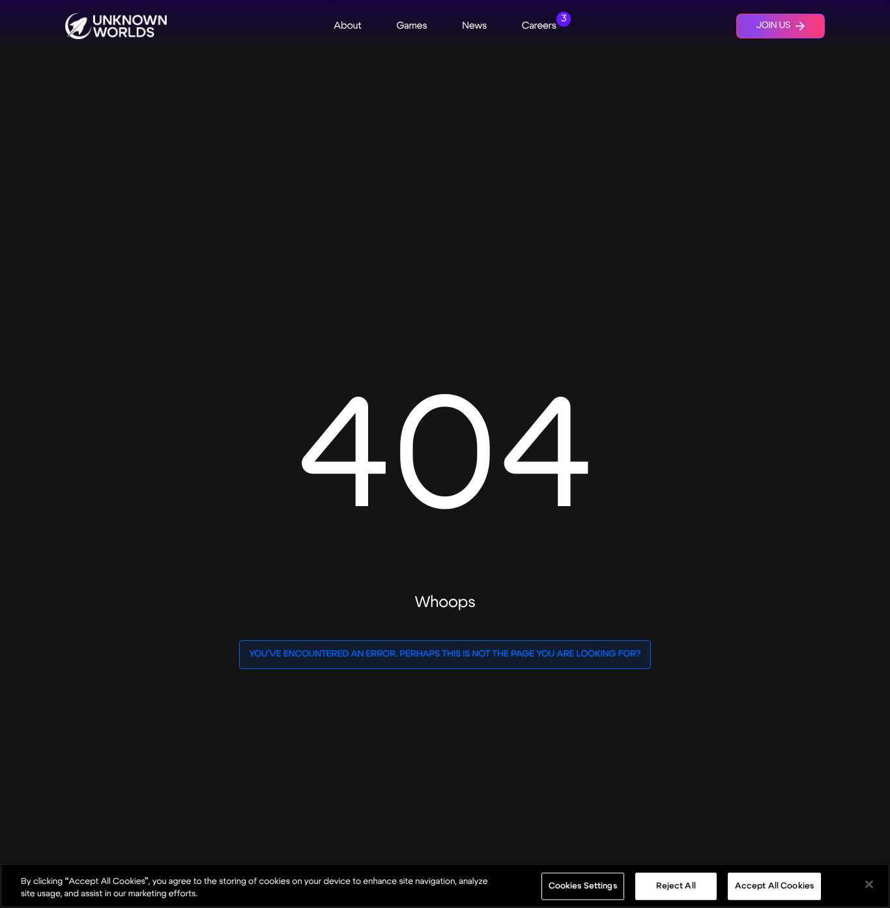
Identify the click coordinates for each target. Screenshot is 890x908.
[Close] (869, 884)
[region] (445, 885)
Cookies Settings (583, 886)
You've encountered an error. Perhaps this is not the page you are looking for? (444, 654)
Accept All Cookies (774, 886)
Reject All (676, 886)
